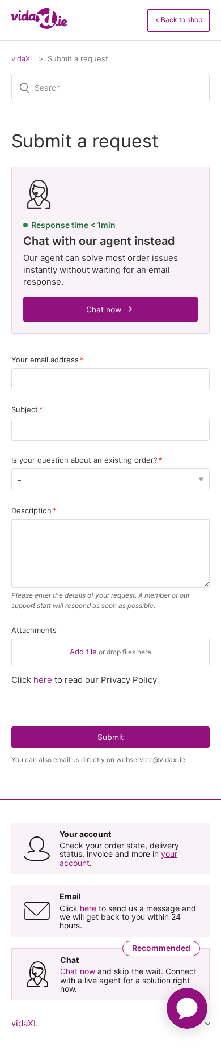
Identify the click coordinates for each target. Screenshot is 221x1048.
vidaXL (22, 58)
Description (31, 510)
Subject (24, 409)
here (42, 679)
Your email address (45, 359)
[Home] (39, 25)
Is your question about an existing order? (84, 459)
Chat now (103, 309)
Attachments (34, 630)
